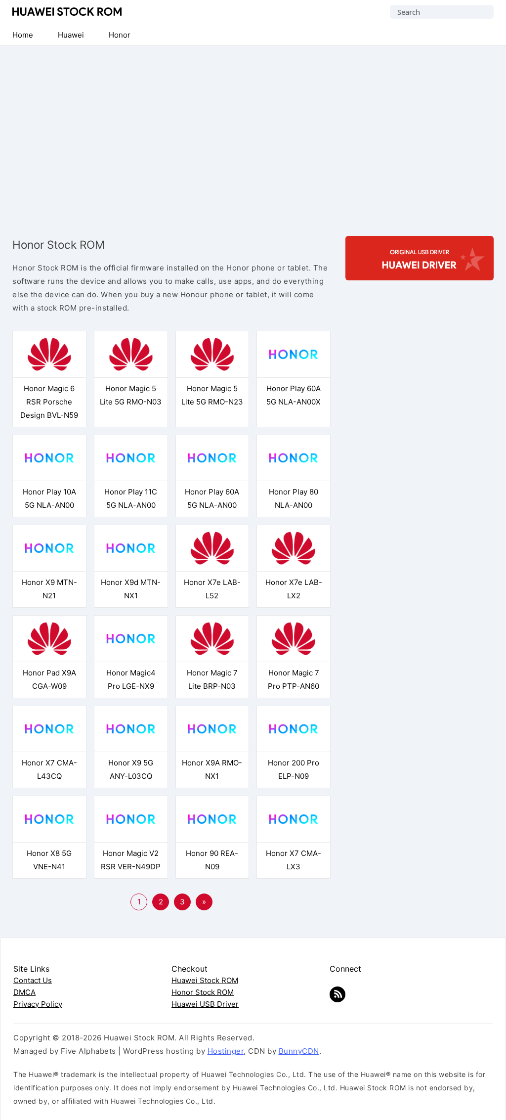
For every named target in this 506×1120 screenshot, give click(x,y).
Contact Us (32, 980)
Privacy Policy (37, 1004)
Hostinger (226, 1051)
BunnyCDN (299, 1051)
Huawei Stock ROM (67, 11)
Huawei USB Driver (205, 1004)
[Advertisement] (253, 134)
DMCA (24, 992)
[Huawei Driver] (419, 272)
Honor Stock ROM (202, 992)
